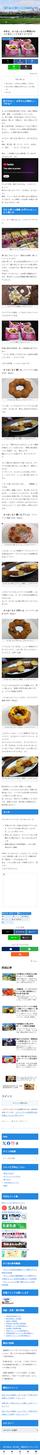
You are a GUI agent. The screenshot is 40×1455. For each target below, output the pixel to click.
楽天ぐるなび (9, 1173)
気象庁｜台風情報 (11, 1321)
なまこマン (20, 1414)
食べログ (7, 1179)
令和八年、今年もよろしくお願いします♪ (17, 1403)
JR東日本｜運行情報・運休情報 (16, 1323)
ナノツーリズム (8, 922)
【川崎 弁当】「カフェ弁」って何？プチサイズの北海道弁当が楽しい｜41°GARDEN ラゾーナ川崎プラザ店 (19, 1365)
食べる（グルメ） (25, 913)
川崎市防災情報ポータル (13, 1316)
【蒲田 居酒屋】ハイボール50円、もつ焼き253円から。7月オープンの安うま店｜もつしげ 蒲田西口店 (19, 1376)
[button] (26, 67)
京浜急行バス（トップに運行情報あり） (18, 1335)
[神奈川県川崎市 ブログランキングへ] (7, 1302)
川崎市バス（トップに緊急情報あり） (18, 1331)
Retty (5, 1185)
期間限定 (26, 916)
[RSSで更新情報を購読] (20, 954)
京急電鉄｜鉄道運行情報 (13, 1328)
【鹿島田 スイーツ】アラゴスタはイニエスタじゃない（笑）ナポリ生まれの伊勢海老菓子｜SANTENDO (19, 1353)
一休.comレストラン (11, 1182)
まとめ (8, 92)
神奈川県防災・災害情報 (13, 1318)
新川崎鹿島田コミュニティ (21, 919)
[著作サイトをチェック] (11, 949)
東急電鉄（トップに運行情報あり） (17, 1326)
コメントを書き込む (20, 1103)
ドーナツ (17, 916)
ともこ (18, 1398)
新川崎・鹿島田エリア (10, 913)
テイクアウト (8, 916)
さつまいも (7, 919)
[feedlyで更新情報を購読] (29, 949)
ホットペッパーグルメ (12, 1176)
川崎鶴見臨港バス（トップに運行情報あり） (20, 1333)
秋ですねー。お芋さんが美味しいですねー (20, 83)
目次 (17, 79)
